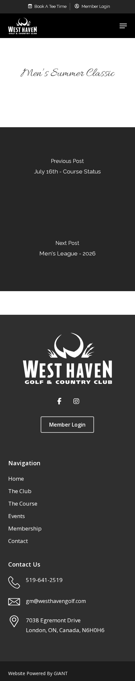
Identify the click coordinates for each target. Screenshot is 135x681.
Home (16, 478)
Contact (18, 541)
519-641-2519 (44, 580)
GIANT (61, 673)
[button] (123, 26)
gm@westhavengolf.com (56, 601)
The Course (22, 503)
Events (16, 516)
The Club (19, 491)
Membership (25, 528)
